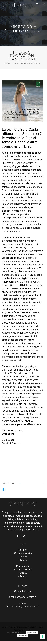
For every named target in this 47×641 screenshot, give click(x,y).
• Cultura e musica (22, 553)
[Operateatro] (15, 4)
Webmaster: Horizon (15, 633)
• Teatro (22, 560)
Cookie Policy (22, 635)
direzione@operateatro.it (22, 596)
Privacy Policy (32, 633)
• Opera (23, 556)
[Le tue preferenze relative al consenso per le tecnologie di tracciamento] (42, 636)
